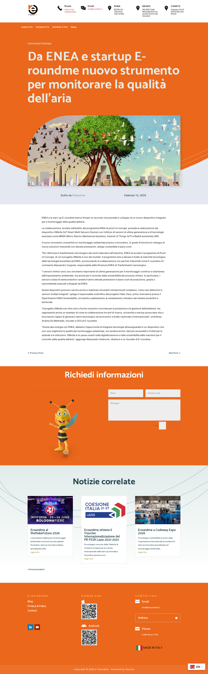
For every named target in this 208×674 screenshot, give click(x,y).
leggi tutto (34, 552)
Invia (174, 425)
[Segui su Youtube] (37, 627)
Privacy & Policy (37, 606)
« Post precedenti (36, 569)
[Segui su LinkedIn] (30, 627)
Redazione (78, 195)
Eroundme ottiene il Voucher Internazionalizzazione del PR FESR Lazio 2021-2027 (102, 534)
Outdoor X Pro (60, 27)
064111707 (69, 10)
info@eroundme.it (95, 9)
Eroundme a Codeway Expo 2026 (157, 531)
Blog (30, 601)
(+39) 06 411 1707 (150, 635)
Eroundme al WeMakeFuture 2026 (45, 531)
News (74, 27)
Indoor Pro (27, 27)
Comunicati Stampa (39, 43)
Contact (32, 610)
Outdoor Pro (42, 27)
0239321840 (70, 12)
